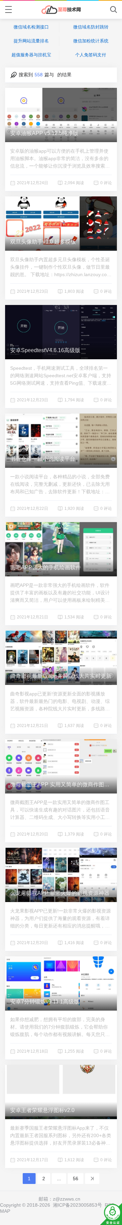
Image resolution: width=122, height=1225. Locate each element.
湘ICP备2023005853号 (77, 1205)
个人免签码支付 (90, 54)
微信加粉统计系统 (90, 40)
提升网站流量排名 (31, 40)
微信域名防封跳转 (90, 27)
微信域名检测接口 (31, 27)
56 (75, 1178)
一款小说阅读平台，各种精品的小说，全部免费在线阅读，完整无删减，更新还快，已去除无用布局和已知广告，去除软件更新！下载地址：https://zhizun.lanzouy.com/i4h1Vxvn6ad (60, 484)
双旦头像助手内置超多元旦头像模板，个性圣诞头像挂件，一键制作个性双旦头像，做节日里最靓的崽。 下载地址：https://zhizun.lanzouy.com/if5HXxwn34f (60, 267)
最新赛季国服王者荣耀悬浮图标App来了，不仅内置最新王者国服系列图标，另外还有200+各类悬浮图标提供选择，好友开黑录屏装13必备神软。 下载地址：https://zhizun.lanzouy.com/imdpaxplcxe (60, 1136)
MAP (5, 1211)
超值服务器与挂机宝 (31, 54)
